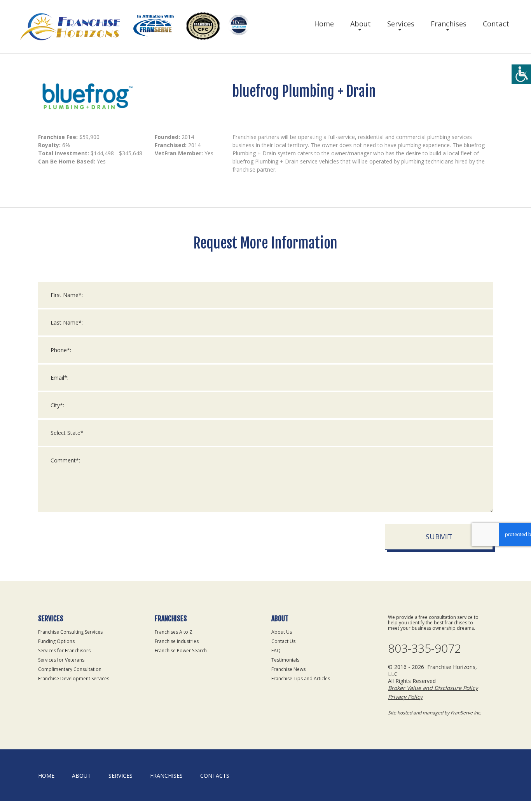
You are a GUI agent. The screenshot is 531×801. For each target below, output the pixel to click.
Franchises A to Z (173, 632)
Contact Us (283, 641)
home (46, 775)
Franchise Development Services (73, 678)
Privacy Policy (405, 696)
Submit (439, 536)
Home (324, 23)
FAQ (276, 650)
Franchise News (288, 669)
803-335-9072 (424, 648)
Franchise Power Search (181, 650)
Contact (496, 23)
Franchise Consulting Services (70, 632)
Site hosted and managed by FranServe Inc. (434, 712)
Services (400, 23)
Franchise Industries (177, 641)
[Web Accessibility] (521, 74)
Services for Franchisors (64, 650)
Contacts (214, 775)
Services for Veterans (61, 660)
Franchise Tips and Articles (300, 678)
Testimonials (285, 660)
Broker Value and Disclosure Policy (433, 688)
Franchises (448, 23)
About (360, 23)
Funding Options (56, 641)
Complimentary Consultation (69, 669)
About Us (281, 632)
